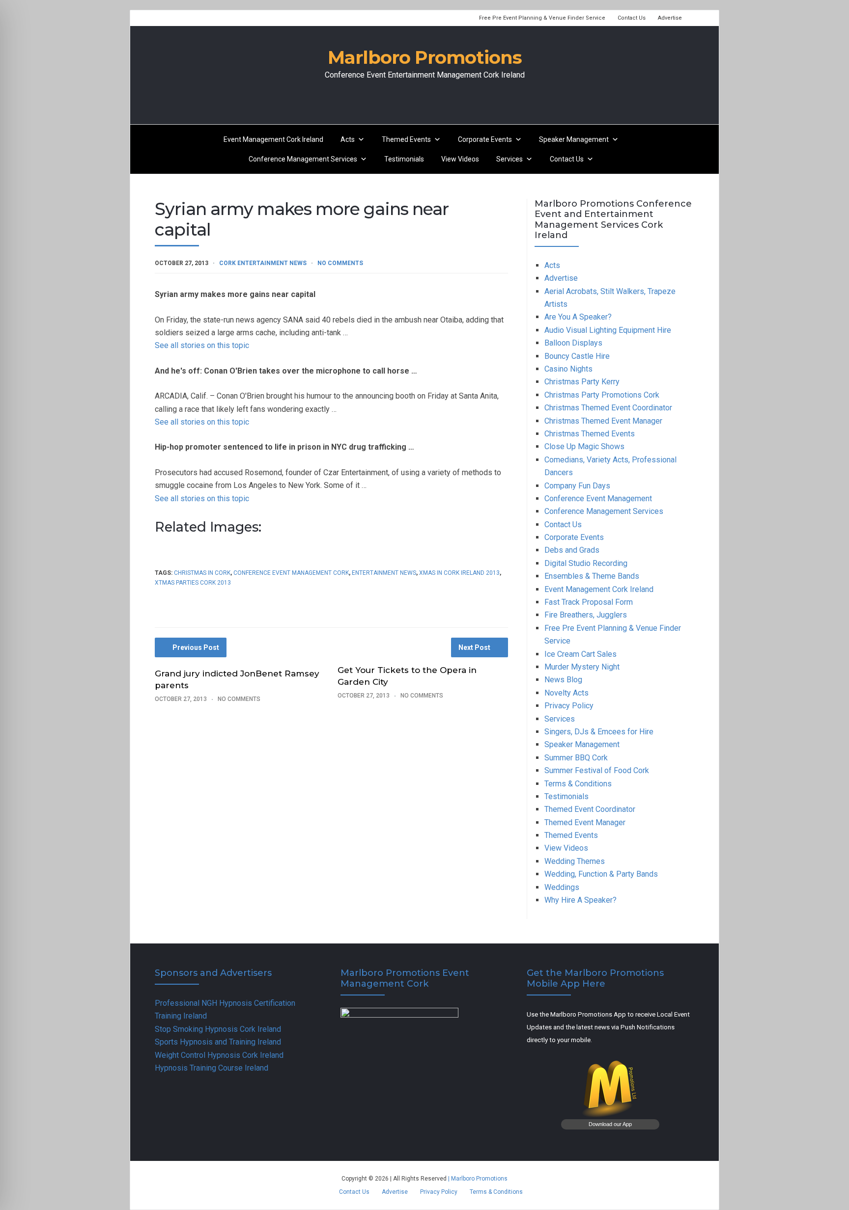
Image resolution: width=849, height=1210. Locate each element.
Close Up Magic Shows (584, 446)
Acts (347, 139)
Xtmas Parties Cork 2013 (193, 582)
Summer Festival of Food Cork (596, 770)
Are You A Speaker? (578, 317)
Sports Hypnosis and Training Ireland (218, 1042)
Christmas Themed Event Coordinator (608, 407)
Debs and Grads (571, 550)
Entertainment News (384, 572)
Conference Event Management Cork (291, 572)
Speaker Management (574, 139)
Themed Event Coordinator (589, 809)
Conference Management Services (303, 159)
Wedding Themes (574, 861)
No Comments (340, 263)
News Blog (563, 679)
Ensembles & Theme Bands (591, 576)
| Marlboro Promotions (477, 1178)
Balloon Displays (573, 343)
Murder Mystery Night (582, 667)
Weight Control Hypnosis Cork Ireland (219, 1055)
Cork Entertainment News (263, 263)
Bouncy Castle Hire (577, 356)
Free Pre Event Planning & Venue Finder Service (542, 18)
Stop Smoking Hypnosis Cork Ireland (218, 1029)
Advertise (670, 18)
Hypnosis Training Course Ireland (211, 1068)
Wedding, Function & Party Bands (601, 874)
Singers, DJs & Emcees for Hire (598, 731)
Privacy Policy (569, 705)
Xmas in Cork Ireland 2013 (459, 572)
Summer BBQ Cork (576, 757)
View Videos (460, 159)
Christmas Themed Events (589, 433)
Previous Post (195, 647)
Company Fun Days (577, 485)
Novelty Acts (566, 693)
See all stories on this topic (202, 345)
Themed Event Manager (584, 822)
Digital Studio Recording (585, 563)
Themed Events (406, 139)
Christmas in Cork (202, 572)
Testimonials (404, 159)
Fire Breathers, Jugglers (585, 614)
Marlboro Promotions (425, 57)
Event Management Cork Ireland (273, 139)
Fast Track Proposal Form (588, 602)
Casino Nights (568, 369)
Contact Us (632, 18)
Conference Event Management (598, 498)
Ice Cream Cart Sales (580, 654)
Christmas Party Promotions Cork (601, 395)
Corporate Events (485, 139)
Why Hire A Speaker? (580, 900)
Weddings (561, 887)
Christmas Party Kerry (582, 381)
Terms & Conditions (578, 783)
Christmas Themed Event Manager (603, 421)
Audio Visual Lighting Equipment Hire (607, 330)
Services (509, 159)
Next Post (474, 647)
